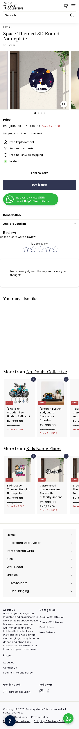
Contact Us (10, 667)
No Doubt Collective (46, 371)
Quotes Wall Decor (51, 622)
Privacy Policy (39, 717)
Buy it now (39, 185)
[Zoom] (63, 104)
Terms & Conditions (15, 717)
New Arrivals (47, 632)
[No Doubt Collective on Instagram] (41, 691)
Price (7, 120)
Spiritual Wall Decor (52, 617)
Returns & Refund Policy (18, 672)
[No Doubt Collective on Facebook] (48, 691)
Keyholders (47, 627)
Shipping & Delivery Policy (50, 721)
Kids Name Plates (43, 448)
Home (6, 27)
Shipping (8, 133)
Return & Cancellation (16, 721)
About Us (8, 662)
